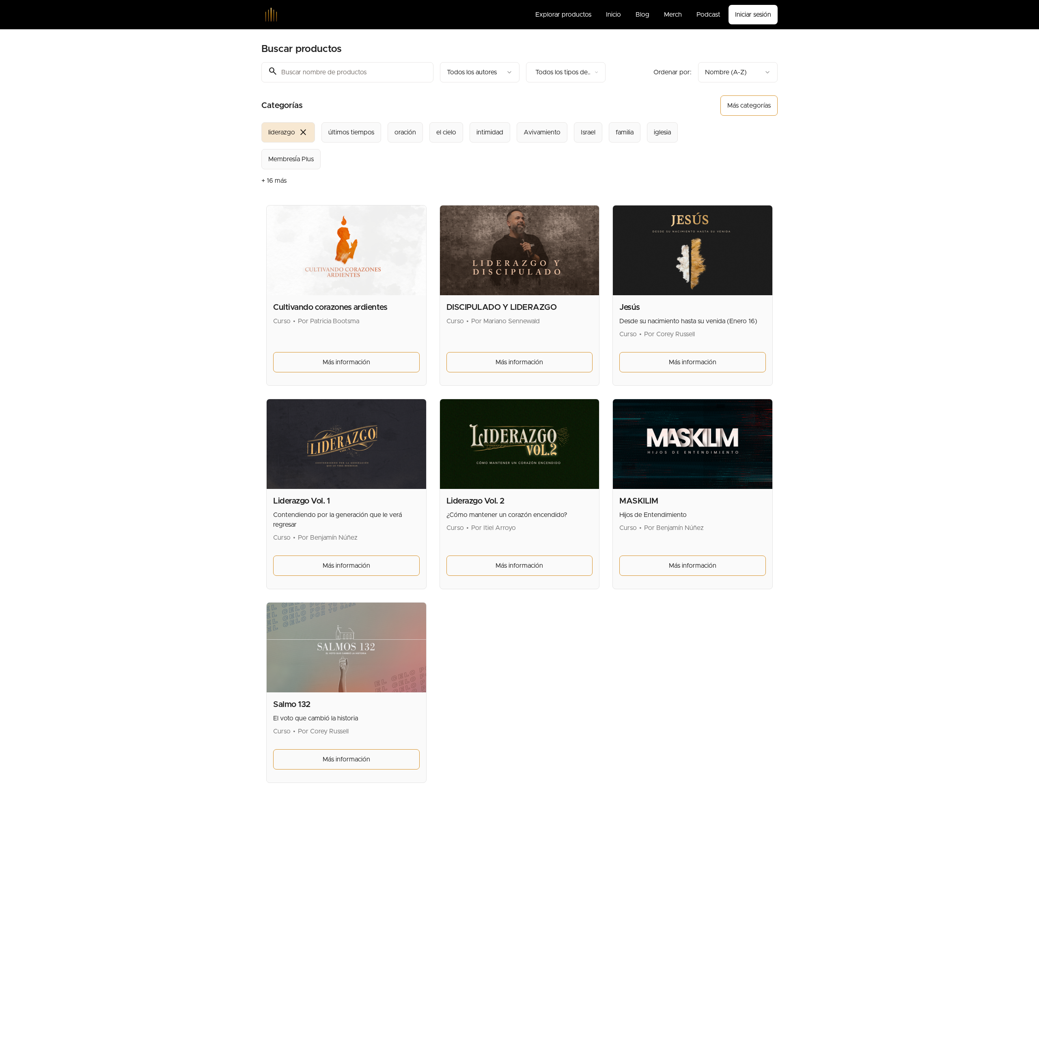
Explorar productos (563, 14)
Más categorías (749, 105)
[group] (486, 145)
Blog (642, 14)
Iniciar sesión (753, 14)
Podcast (708, 14)
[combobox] (480, 72)
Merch (673, 14)
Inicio (613, 14)
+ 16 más (274, 180)
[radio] (288, 132)
